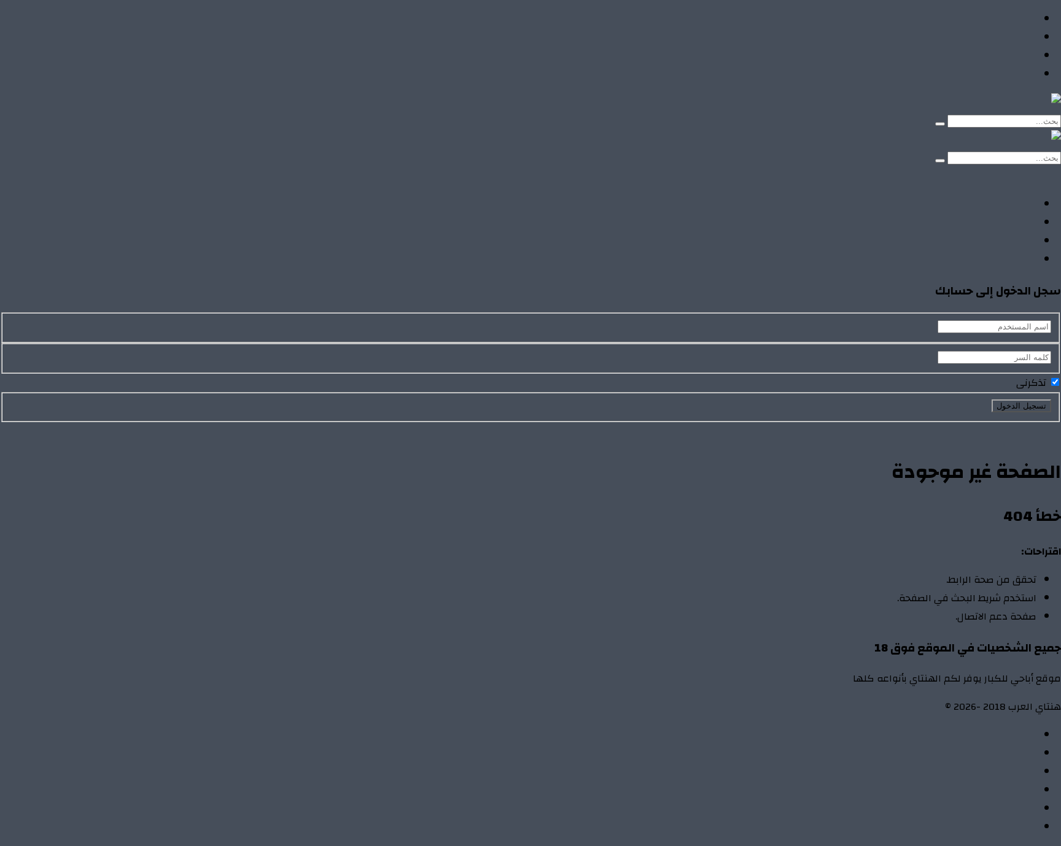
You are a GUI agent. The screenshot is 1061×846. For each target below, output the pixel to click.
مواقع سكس (1006, 74)
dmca (1024, 790)
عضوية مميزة (1006, 827)
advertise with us (999, 808)
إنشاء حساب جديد (1025, 431)
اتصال (1024, 735)
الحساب (1019, 753)
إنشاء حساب (972, 176)
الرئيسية (1018, 19)
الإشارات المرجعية (998, 772)
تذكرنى (1032, 383)
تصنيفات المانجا (1003, 56)
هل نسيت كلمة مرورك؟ (936, 431)
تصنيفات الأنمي (1003, 37)
